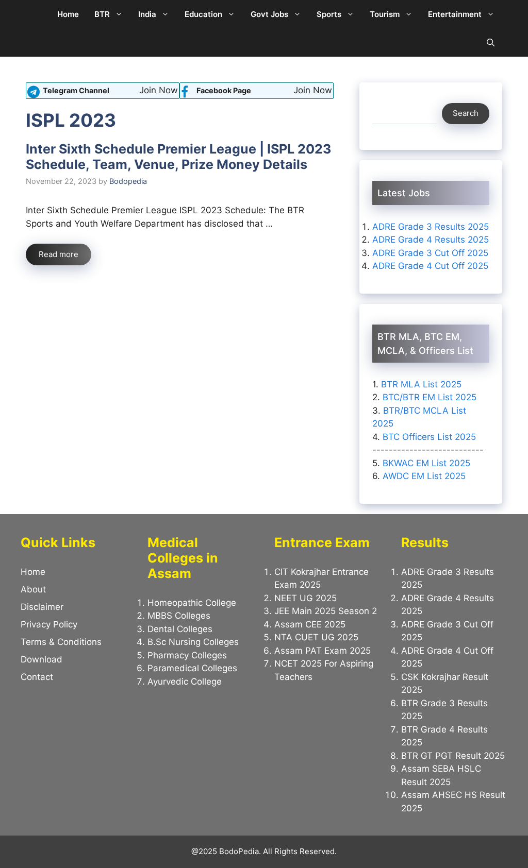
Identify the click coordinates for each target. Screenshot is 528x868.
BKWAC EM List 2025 (426, 463)
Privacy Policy (49, 624)
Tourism (385, 14)
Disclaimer (42, 607)
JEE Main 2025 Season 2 (325, 611)
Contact (37, 677)
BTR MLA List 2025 (421, 384)
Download (41, 659)
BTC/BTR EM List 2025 (429, 397)
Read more (58, 254)
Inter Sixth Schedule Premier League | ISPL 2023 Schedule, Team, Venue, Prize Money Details (178, 156)
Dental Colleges (179, 629)
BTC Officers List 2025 (429, 437)
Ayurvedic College (184, 681)
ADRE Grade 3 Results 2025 (430, 227)
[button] (490, 42)
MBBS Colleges (178, 615)
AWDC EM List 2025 (424, 476)
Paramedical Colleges (192, 668)
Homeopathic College (191, 603)
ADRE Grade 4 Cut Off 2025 (430, 266)
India (147, 14)
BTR (102, 14)
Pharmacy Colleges (187, 655)
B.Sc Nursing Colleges (193, 642)
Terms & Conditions (61, 642)
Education (203, 14)
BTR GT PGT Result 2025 (453, 756)
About (33, 589)
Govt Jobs (269, 14)
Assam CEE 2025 (309, 624)
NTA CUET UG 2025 (316, 637)
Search (465, 113)
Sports (329, 14)
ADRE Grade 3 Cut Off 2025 (430, 253)
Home (68, 14)
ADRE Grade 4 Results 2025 (430, 239)
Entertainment (455, 14)
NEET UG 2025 (305, 598)
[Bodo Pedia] (35, 14)
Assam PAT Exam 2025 (322, 650)
